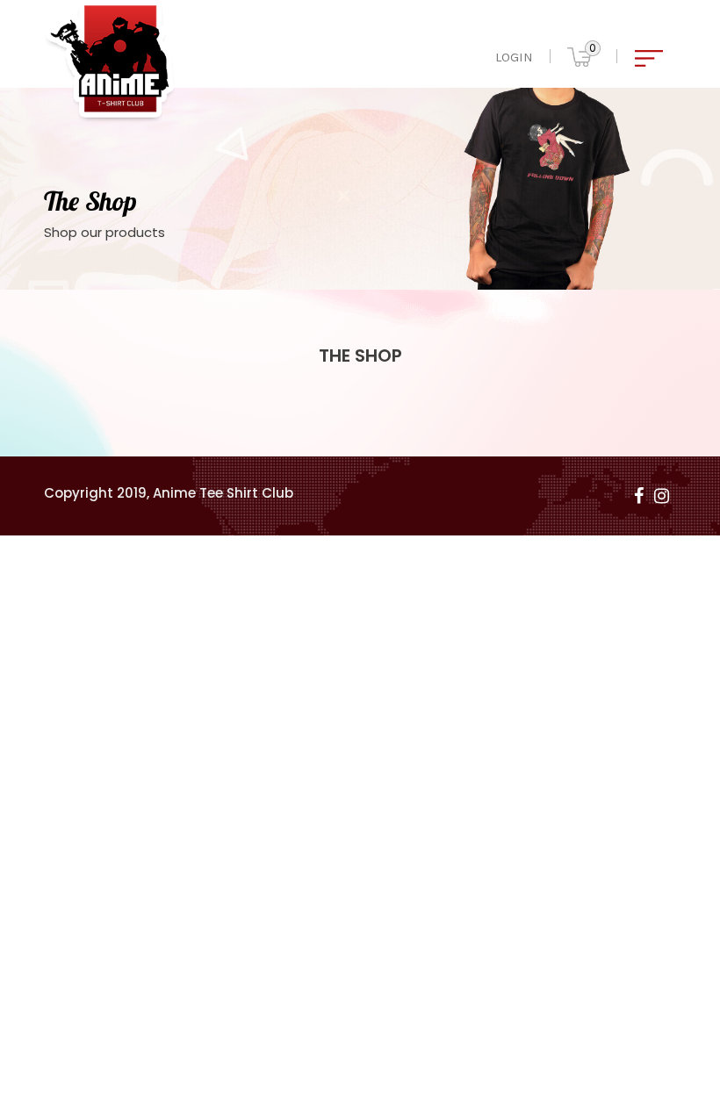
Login (514, 57)
